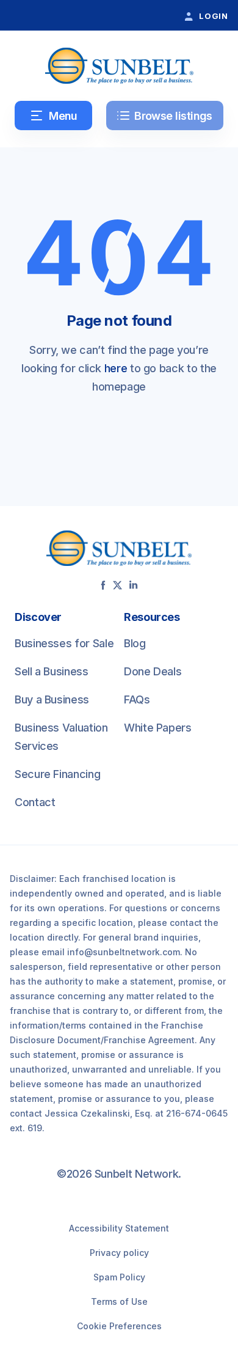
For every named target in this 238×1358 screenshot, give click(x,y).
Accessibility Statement (119, 1228)
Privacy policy (119, 1252)
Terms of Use (119, 1301)
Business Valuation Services (61, 736)
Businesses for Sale (64, 643)
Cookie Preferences (119, 1326)
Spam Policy (119, 1277)
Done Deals (152, 671)
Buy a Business (52, 699)
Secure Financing (57, 774)
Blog (135, 643)
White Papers (158, 727)
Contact (35, 802)
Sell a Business (51, 671)
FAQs (137, 699)
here (116, 368)
